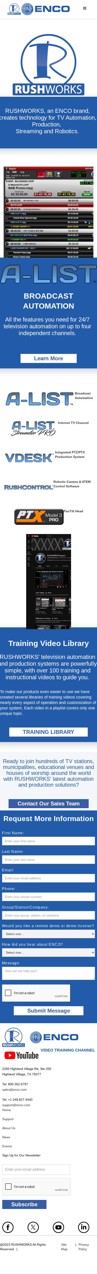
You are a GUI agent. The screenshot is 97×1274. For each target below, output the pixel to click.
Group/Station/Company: (25, 907)
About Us (8, 1128)
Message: (11, 963)
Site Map (64, 1247)
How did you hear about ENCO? (32, 944)
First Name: (13, 833)
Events (7, 1146)
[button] (84, 8)
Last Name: (13, 851)
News (6, 1137)
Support (8, 1119)
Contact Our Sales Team (49, 803)
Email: (8, 870)
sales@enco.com (14, 1089)
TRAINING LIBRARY (48, 732)
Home (6, 1110)
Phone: (9, 889)
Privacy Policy (84, 1247)
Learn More (48, 358)
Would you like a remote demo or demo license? (48, 926)
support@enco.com (16, 1105)
